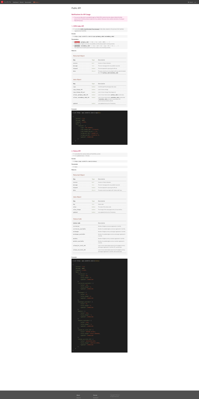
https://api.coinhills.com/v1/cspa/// (94, 36)
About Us (79, 398)
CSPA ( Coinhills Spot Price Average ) (90, 29)
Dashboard (95, 398)
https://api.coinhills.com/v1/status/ (85, 161)
